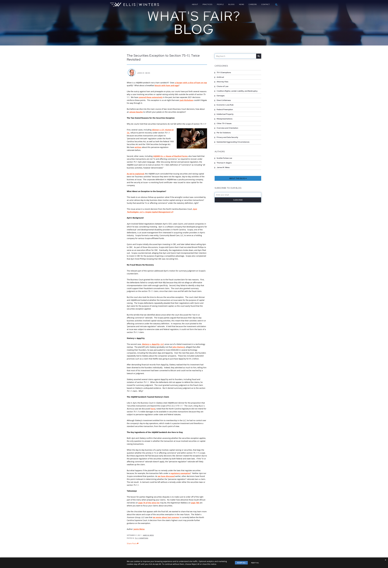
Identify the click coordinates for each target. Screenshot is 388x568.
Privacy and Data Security (227, 137)
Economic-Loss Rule (225, 105)
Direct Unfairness (224, 100)
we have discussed (166, 476)
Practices (207, 4)
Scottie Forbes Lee (224, 158)
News (241, 4)
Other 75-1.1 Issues (224, 123)
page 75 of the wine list (149, 502)
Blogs (231, 4)
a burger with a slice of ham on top (191, 82)
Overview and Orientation (227, 128)
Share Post (131, 543)
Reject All (255, 563)
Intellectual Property (225, 114)
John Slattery (178, 347)
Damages (221, 95)
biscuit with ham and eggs (167, 85)
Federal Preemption (225, 109)
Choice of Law (222, 86)
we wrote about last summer (166, 517)
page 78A (195, 502)
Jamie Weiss (139, 529)
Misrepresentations (224, 119)
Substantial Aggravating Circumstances (233, 142)
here (153, 408)
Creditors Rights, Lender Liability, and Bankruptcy (237, 91)
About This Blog (237, 178)
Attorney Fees (222, 81)
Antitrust (220, 77)
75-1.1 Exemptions (141, 538)
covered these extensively (150, 97)
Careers (253, 4)
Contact (265, 4)
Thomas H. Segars (224, 163)
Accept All (241, 563)
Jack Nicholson (186, 100)
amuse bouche (136, 112)
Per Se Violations (224, 132)
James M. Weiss (143, 73)
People (220, 4)
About (195, 4)
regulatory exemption (180, 473)
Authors (220, 151)
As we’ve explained (135, 173)
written (138, 147)
